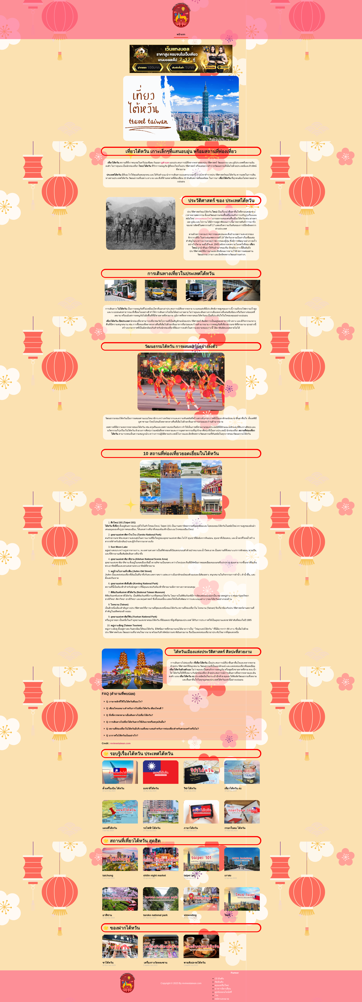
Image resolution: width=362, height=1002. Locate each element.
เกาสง (228, 875)
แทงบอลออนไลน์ (203, 218)
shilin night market (154, 875)
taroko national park (155, 915)
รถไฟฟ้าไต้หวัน (151, 828)
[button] (181, 701)
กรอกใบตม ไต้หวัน (235, 828)
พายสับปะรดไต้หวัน (194, 962)
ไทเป (227, 915)
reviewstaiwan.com (120, 743)
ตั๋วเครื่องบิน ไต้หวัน (113, 788)
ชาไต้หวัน (108, 962)
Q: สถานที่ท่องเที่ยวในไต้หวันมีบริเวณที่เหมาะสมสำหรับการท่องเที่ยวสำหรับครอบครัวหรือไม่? (152, 728)
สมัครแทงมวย (222, 999)
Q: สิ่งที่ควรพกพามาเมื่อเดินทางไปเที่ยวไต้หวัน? (129, 715)
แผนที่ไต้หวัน (110, 828)
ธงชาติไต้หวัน (151, 788)
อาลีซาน (107, 915)
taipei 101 (189, 875)
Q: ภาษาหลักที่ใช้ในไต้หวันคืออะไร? (124, 701)
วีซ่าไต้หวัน (190, 788)
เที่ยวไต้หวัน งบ (233, 788)
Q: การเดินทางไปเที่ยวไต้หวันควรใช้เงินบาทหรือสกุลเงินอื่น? (136, 722)
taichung (108, 875)
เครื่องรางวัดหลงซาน (155, 962)
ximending (190, 915)
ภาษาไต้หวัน (191, 828)
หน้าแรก (181, 34)
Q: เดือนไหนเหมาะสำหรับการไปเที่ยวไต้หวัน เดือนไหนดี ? (134, 708)
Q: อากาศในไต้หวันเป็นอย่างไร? (122, 735)
